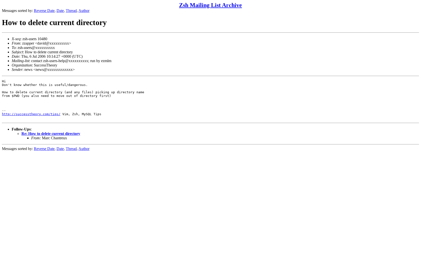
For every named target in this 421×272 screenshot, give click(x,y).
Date (60, 11)
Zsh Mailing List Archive (210, 5)
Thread (71, 11)
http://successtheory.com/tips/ (31, 114)
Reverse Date (44, 11)
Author (83, 11)
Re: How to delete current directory (50, 133)
